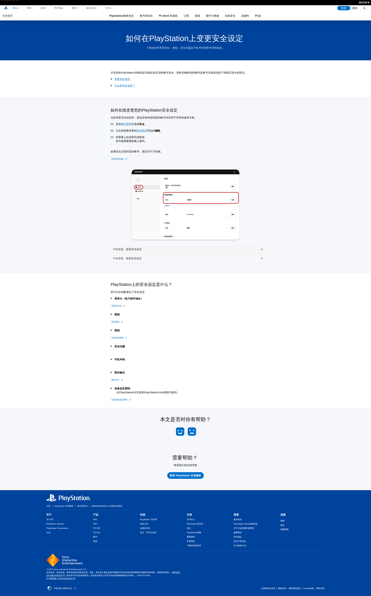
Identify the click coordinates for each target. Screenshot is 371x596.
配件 (74, 7)
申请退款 (191, 541)
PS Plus (58, 7)
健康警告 (238, 532)
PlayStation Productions (57, 528)
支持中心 (191, 519)
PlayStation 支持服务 (63, 506)
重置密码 (191, 537)
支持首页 (7, 15)
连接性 (245, 15)
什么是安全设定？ (124, 85)
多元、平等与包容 (148, 532)
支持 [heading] (189, 514)
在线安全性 (145, 528)
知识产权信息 (240, 541)
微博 (282, 521)
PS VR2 (96, 528)
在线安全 (230, 15)
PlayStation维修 (194, 532)
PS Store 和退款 (168, 15)
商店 (15, 7)
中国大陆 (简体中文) (63, 588)
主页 (48, 506)
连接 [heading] (283, 514)
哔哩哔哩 (284, 529)
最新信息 (91, 7)
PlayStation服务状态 (121, 15)
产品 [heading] (95, 514)
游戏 (42, 7)
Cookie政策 (308, 588)
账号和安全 (146, 15)
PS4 (95, 524)
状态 (189, 528)
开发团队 (238, 537)
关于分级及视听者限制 (244, 528)
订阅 (186, 15)
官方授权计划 (240, 545)
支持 (107, 7)
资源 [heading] (236, 514)
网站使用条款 (295, 588)
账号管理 (126, 124)
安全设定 (142, 130)
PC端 (258, 15)
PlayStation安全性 (195, 524)
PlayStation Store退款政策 (246, 524)
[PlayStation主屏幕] (5, 8)
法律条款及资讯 (268, 588)
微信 (282, 525)
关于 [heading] (49, 514)
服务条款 (238, 519)
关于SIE (50, 519)
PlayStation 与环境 (148, 519)
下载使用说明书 (194, 545)
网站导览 (321, 588)
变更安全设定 (122, 79)
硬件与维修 (212, 15)
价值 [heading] (142, 514)
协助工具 (144, 524)
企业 (48, 532)
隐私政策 (282, 588)
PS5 (29, 7)
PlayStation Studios (55, 524)
